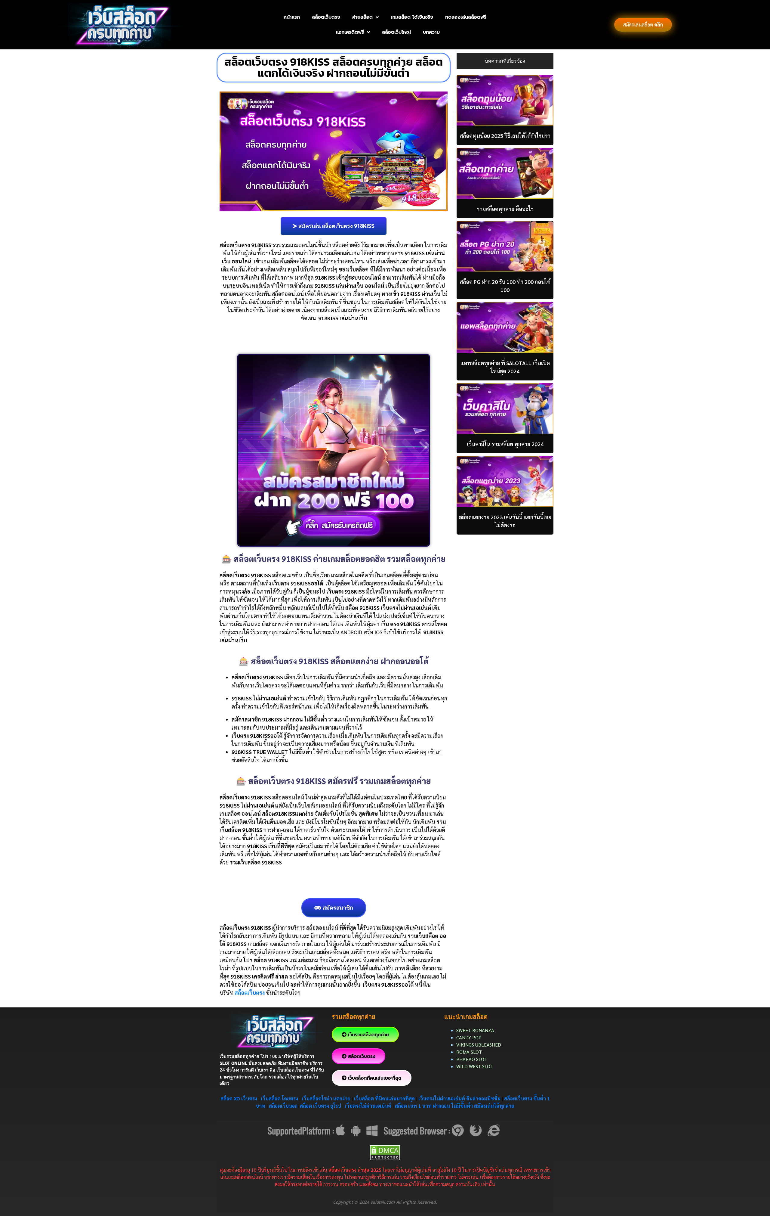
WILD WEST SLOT (474, 1066)
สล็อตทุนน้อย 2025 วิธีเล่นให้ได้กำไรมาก (505, 135)
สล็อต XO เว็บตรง (238, 1098)
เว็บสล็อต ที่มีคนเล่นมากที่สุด (384, 1098)
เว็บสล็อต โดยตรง (279, 1098)
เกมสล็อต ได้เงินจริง (412, 17)
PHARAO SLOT (471, 1059)
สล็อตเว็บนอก (283, 1106)
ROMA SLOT (469, 1052)
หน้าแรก (292, 17)
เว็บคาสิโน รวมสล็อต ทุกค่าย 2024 (505, 443)
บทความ (431, 32)
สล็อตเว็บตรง (326, 17)
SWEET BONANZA (475, 1030)
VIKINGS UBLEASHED (478, 1044)
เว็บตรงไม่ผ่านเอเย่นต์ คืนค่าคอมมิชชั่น (460, 1098)
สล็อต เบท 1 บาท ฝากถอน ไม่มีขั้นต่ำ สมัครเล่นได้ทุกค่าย (454, 1106)
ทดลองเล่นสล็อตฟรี (465, 17)
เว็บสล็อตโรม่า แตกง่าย (326, 1098)
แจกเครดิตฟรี (350, 32)
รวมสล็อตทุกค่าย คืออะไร (505, 208)
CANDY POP (469, 1037)
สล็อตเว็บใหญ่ (396, 32)
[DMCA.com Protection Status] (385, 1152)
